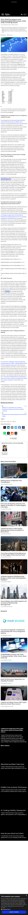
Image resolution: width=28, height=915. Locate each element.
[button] (14, 909)
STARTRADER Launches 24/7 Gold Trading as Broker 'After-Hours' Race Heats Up (14, 656)
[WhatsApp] (4, 433)
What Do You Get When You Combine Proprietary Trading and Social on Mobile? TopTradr (13, 409)
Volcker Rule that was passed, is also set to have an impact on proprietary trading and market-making (14, 378)
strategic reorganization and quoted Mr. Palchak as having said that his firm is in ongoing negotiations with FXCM (13, 216)
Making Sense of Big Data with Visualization (11, 481)
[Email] (12, 427)
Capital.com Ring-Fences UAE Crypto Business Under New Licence (14, 703)
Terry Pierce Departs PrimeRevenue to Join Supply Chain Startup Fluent (13, 554)
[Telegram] (16, 427)
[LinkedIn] (8, 427)
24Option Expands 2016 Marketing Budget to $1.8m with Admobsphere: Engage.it (13, 578)
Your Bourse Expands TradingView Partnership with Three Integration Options (13, 631)
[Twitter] (4, 427)
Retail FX (4, 611)
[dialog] (14, 904)
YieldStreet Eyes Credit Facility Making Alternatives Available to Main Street (12, 530)
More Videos (5, 745)
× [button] (26, 895)
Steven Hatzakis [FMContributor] (15, 24)
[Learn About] (23, 428)
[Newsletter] (22, 14)
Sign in (25, 14)
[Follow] (8, 434)
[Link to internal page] (5, 448)
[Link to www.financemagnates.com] (14, 406)
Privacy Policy (9, 907)
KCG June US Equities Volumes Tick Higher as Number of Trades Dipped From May (13, 505)
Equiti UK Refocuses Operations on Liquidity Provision (13, 680)
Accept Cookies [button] (14, 912)
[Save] (16, 434)
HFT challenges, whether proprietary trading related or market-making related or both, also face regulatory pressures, (14, 363)
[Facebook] (19, 427)
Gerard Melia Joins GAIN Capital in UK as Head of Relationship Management (14, 602)
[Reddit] (12, 433)
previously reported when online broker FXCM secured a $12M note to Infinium (13, 122)
